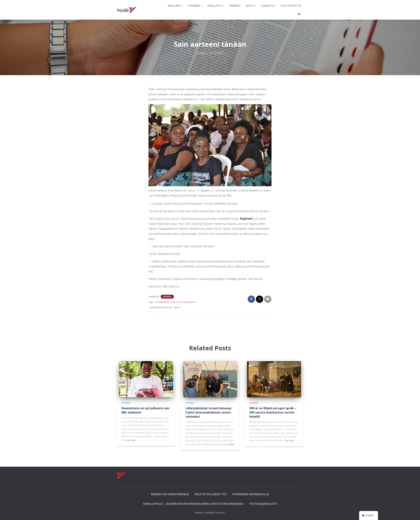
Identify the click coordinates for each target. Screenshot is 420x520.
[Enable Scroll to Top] (413, 513)
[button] (182, 6)
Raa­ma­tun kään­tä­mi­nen (170, 494)
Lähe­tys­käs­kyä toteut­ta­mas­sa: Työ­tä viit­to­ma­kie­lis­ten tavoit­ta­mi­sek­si (208, 412)
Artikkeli (167, 297)
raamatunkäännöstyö (160, 307)
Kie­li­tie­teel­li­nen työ (210, 494)
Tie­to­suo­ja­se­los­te (263, 504)
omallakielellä (162, 302)
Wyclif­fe (174, 6)
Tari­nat (235, 6)
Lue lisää (130, 440)
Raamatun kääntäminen (183, 302)
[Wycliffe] (126, 10)
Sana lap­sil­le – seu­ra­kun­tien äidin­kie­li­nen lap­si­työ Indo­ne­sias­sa (193, 504)
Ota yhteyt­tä (291, 6)
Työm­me (194, 6)
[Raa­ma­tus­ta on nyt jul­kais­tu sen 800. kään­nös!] (146, 379)
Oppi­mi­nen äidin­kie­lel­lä (250, 494)
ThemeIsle (219, 512)
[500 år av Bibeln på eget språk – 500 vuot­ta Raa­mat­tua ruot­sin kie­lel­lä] (274, 379)
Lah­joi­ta (267, 6)
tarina (177, 307)
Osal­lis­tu (214, 6)
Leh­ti (250, 6)
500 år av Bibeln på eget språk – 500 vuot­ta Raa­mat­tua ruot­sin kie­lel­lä (272, 412)
